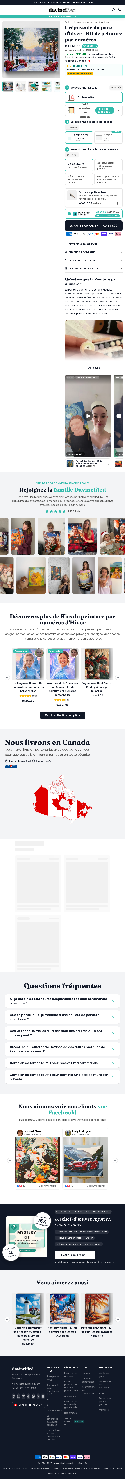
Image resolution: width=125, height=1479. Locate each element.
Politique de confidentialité (15, 1468)
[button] (94, 197)
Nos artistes (70, 1412)
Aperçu (73, 127)
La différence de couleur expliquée (52, 1420)
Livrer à (77, 60)
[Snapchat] (43, 1396)
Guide (114, 87)
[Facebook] (13, 1396)
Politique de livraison (63, 1468)
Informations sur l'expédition (88, 1390)
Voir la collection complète (62, 715)
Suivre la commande (88, 1380)
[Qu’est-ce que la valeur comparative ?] (96, 50)
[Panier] (119, 10)
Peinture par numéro (70, 1375)
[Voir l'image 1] (7, 86)
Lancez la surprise (72, 1255)
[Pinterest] (33, 1396)
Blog (49, 1399)
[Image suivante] (56, 50)
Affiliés (102, 1393)
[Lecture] (88, 416)
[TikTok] (28, 1396)
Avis (49, 1404)
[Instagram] (18, 1396)
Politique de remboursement (88, 1468)
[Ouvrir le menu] (5, 10)
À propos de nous (53, 1378)
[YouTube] (23, 1396)
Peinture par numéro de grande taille (71, 1404)
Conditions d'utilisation (40, 1468)
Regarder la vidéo (75, 454)
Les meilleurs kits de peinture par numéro (54, 1434)
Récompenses (54, 1410)
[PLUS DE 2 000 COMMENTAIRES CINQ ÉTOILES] (62, 556)
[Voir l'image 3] (33, 86)
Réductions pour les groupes (105, 1401)
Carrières (104, 1409)
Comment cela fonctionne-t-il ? (53, 1389)
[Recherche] (113, 10)
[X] (38, 1396)
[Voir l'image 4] (46, 86)
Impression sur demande (105, 1384)
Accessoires (70, 1396)
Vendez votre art (73, 1421)
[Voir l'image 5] (59, 86)
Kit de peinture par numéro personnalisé (71, 1386)
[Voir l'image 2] (20, 86)
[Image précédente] (7, 50)
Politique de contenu (113, 1468)
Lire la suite (94, 367)
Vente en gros (104, 1375)
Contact (86, 1373)
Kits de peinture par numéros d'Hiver (93, 22)
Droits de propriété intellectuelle (62, 1473)
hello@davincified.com (28, 1383)
